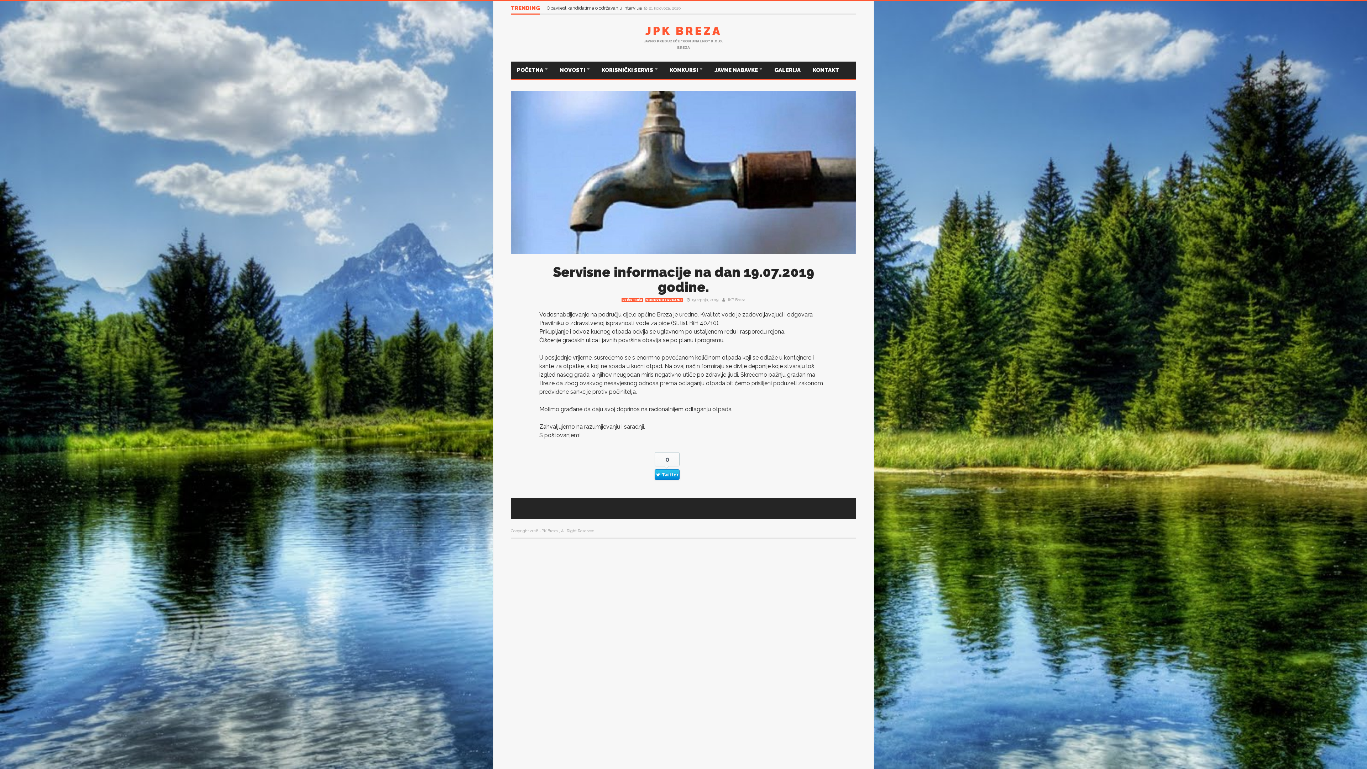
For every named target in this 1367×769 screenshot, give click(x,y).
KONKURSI (684, 70)
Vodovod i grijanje (664, 300)
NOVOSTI (573, 70)
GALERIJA (787, 70)
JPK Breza (683, 30)
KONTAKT (826, 70)
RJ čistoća (632, 300)
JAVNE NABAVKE (736, 70)
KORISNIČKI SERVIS (628, 70)
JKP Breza (736, 300)
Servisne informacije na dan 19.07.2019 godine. (683, 279)
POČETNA (530, 70)
